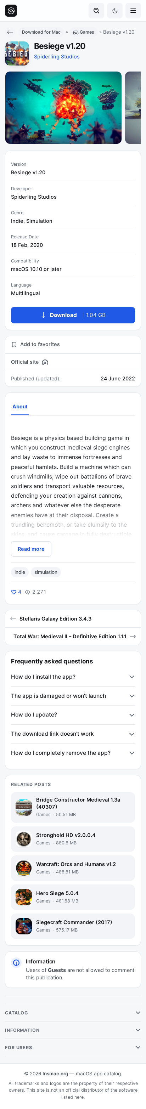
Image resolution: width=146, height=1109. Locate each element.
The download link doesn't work (52, 733)
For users (18, 1047)
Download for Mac (41, 32)
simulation (45, 572)
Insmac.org (55, 1073)
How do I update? (34, 714)
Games (87, 32)
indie (20, 572)
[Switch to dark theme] (115, 10)
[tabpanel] (73, 490)
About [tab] (20, 406)
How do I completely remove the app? (61, 752)
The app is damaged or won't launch (58, 695)
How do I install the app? (43, 676)
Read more (31, 549)
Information (22, 1030)
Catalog (16, 1012)
